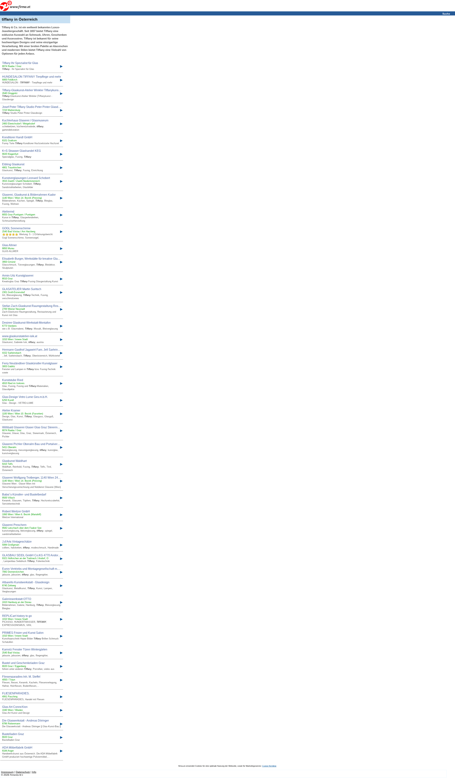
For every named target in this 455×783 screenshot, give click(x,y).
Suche (446, 13)
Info (34, 772)
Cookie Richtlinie (269, 766)
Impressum (7, 772)
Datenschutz (23, 772)
